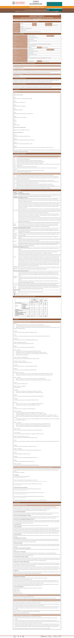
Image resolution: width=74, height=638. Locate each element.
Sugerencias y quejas (59, 636)
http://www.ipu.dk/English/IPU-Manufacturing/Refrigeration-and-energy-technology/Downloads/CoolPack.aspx (30, 481)
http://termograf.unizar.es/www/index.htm (20, 477)
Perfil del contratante (55, 636)
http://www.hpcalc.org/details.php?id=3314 (20, 497)
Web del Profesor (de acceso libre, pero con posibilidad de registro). (31, 31)
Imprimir (58, 14)
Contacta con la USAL (14, 636)
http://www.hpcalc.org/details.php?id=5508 (20, 493)
